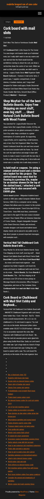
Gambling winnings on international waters (22, 455)
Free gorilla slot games (16, 429)
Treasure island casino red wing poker (21, 426)
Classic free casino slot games (18, 388)
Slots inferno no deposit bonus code (20, 465)
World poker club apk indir (17, 462)
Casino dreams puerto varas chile (19, 423)
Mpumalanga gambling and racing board (22, 420)
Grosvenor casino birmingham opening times (23, 439)
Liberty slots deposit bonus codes (20, 458)
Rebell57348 (18, 22)
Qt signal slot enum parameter (18, 436)
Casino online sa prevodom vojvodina (21, 410)
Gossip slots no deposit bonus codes (21, 381)
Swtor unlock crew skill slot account (20, 442)
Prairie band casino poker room (19, 397)
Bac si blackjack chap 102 (17, 375)
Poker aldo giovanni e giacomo (19, 449)
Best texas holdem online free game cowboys (24, 474)
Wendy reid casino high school (18, 433)
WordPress (24, 492)
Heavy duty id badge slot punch (19, 384)
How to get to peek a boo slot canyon (21, 452)
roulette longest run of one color (22, 4)
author (8, 38)
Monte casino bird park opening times (21, 484)
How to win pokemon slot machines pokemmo (24, 445)
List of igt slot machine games (18, 407)
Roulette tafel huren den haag (18, 378)
